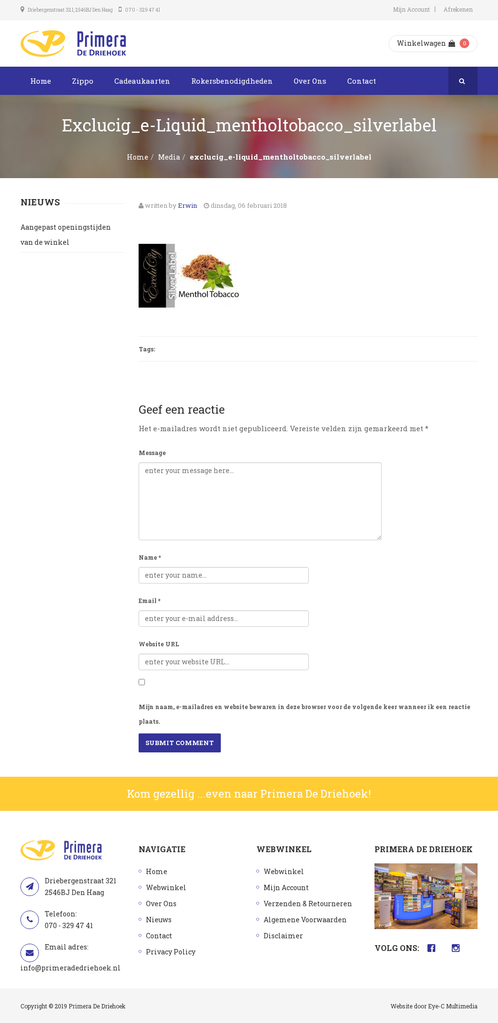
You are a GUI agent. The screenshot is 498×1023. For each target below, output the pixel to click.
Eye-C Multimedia (453, 1006)
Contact (361, 81)
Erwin (187, 205)
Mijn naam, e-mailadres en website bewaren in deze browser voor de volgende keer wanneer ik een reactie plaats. (304, 714)
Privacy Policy (171, 951)
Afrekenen (458, 9)
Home (40, 81)
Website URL (159, 644)
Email (149, 600)
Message (152, 453)
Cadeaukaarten (142, 81)
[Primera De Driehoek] (73, 43)
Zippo (82, 81)
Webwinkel (166, 887)
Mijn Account (411, 9)
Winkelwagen (421, 43)
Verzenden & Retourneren (308, 903)
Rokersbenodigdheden (232, 81)
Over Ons (310, 81)
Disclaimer (283, 935)
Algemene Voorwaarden (305, 919)
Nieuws (159, 919)
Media (169, 157)
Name (150, 557)
